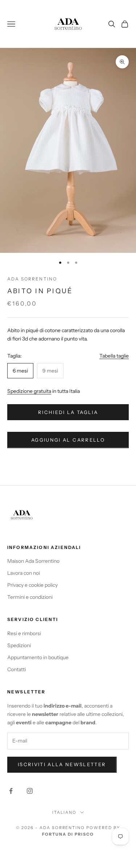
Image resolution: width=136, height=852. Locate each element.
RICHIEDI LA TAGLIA (68, 412)
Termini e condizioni (30, 597)
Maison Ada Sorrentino (33, 561)
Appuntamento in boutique (38, 657)
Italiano (64, 812)
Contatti (16, 669)
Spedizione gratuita (29, 391)
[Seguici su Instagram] (29, 791)
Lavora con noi (23, 573)
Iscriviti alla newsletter (62, 764)
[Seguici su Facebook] (11, 791)
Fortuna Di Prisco (68, 834)
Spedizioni (19, 645)
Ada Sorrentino (32, 279)
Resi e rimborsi (24, 633)
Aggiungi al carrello (68, 440)
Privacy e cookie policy (32, 585)
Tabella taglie (114, 356)
